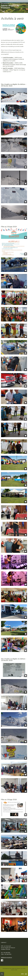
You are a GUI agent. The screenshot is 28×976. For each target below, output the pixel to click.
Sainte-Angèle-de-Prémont (10, 6)
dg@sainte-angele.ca (6, 957)
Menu (22, 974)
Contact (3, 942)
